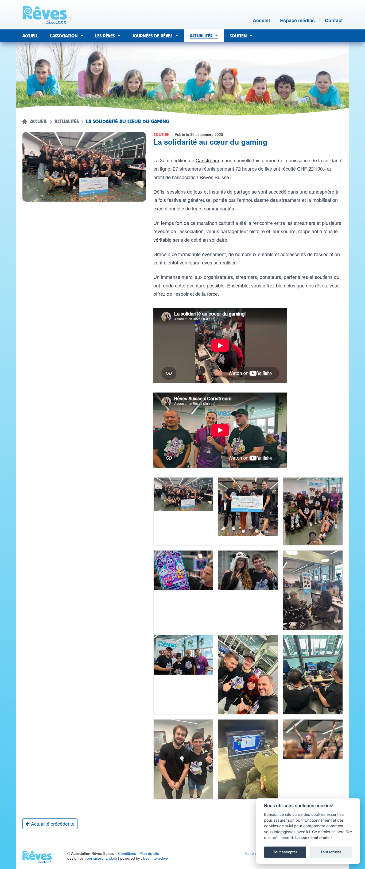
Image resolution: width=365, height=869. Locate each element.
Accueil (38, 121)
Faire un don (256, 853)
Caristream (207, 160)
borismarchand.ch (102, 858)
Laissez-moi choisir (313, 837)
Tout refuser (330, 852)
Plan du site (149, 853)
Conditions (127, 853)
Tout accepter (285, 852)
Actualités (67, 121)
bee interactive (155, 858)
